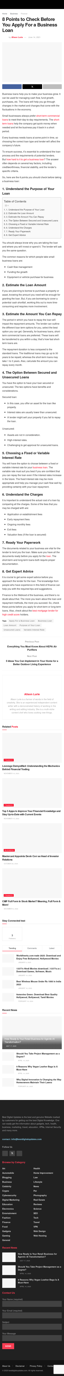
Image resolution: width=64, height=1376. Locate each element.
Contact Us (52, 1365)
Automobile (8, 1172)
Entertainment (9, 1213)
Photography (40, 1195)
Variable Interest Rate (34, 629)
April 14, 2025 (23, 1060)
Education (7, 1204)
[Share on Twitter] (32, 86)
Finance (24, 13)
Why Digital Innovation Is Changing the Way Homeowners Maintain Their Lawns (38, 1081)
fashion (6, 1217)
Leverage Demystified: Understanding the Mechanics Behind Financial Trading (31, 767)
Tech (35, 1217)
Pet (35, 1190)
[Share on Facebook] (12, 86)
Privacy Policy (36, 1365)
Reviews (37, 1204)
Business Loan (45, 620)
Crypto (5, 1190)
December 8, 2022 (10, 909)
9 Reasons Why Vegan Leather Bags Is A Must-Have (37, 1068)
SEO (35, 1213)
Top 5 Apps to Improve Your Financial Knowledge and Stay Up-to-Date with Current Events (31, 812)
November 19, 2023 (11, 773)
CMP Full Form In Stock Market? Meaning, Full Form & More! (31, 903)
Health (36, 1168)
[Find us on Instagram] (19, 1153)
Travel (36, 1222)
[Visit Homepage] (32, 4)
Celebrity (6, 1186)
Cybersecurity (9, 1195)
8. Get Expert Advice (16, 234)
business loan (40, 467)
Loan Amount (10, 625)
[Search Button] (60, 4)
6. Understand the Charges (19, 227)
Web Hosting (40, 1235)
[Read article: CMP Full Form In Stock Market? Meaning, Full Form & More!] (32, 883)
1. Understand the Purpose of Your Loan (25, 209)
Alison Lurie (17, 37)
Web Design (39, 1231)
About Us (6, 1365)
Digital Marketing (10, 1199)
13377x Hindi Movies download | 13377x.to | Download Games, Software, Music (38, 970)
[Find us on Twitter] (12, 1153)
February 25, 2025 (25, 1086)
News (36, 1186)
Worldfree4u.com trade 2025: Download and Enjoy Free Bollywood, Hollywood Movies (38, 957)
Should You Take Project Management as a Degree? (38, 1055)
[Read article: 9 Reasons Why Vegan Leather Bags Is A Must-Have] (8, 1069)
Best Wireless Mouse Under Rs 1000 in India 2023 (38, 983)
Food (5, 1226)
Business (14, 13)
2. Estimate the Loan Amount (20, 213)
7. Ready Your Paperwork (18, 231)
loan (48, 556)
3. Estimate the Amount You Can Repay (25, 216)
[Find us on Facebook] (5, 1153)
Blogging (7, 1177)
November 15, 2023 (11, 819)
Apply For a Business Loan (22, 620)
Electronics (8, 1208)
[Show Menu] (3, 4)
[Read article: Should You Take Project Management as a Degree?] (8, 1056)
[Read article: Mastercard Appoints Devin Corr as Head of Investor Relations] (32, 838)
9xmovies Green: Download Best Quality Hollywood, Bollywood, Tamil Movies (36, 996)
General (6, 1240)
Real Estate (39, 1199)
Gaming (6, 1235)
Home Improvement (43, 1172)
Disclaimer (20, 1365)
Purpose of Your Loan (30, 625)
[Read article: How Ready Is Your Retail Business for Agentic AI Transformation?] (9, 1257)
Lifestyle (37, 1181)
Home (4, 13)
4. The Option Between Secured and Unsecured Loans (32, 220)
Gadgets (6, 1231)
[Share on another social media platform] (52, 86)
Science (37, 1208)
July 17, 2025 (11, 1046)
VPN (35, 1226)
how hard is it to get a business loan (25, 159)
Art (3, 1168)
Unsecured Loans (12, 629)
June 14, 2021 (34, 37)
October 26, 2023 (10, 864)
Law (35, 1177)
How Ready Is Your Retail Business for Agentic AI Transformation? (29, 1040)
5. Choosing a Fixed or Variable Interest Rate (27, 224)
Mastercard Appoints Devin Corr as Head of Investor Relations (30, 857)
